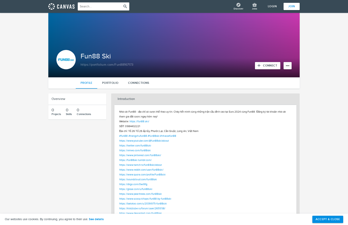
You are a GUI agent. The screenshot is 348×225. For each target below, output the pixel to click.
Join (291, 6)
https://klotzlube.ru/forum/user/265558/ (142, 208)
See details (96, 219)
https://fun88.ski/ (139, 121)
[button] (205, 99)
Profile (86, 83)
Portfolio (110, 83)
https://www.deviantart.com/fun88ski (140, 213)
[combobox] (103, 6)
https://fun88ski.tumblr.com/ (135, 160)
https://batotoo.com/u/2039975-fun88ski (143, 203)
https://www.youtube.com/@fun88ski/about (144, 140)
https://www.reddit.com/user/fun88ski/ (141, 169)
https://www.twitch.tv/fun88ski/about (140, 165)
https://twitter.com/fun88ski (135, 145)
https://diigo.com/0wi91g (133, 184)
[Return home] (61, 6)
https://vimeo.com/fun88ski (135, 150)
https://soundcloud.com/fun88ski (138, 179)
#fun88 (123, 136)
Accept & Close (328, 219)
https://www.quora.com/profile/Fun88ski (142, 174)
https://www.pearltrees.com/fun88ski (140, 194)
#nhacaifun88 (168, 136)
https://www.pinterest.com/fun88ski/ (140, 155)
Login (272, 6)
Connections (138, 83)
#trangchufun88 (137, 136)
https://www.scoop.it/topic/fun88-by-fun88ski (145, 198)
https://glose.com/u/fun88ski (135, 189)
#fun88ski (154, 136)
